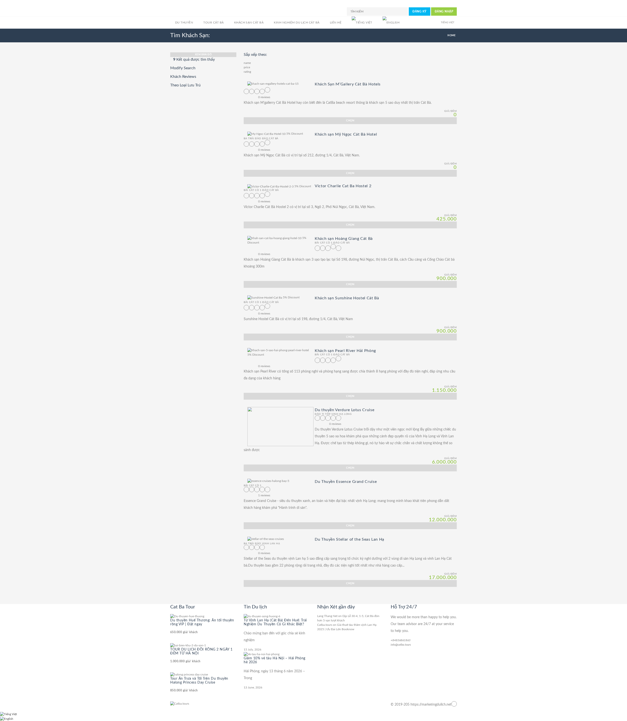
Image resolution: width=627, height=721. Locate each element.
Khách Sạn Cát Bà (249, 22)
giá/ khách (184, 632)
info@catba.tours (401, 644)
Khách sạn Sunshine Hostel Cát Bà (347, 298)
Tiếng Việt (447, 22)
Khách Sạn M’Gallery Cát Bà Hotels (348, 84)
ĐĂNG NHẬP (444, 11)
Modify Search (182, 68)
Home (451, 35)
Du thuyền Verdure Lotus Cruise (344, 410)
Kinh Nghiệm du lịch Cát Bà (296, 22)
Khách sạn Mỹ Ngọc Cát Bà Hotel (346, 134)
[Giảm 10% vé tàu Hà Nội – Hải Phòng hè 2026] (261, 653)
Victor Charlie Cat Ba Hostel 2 (343, 186)
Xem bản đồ (203, 54)
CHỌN (350, 120)
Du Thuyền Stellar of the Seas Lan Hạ (349, 539)
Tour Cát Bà (213, 22)
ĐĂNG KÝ (419, 11)
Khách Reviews (183, 77)
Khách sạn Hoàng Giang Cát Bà (344, 239)
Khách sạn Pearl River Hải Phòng (345, 350)
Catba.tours (324, 624)
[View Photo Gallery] (273, 83)
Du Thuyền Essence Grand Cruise (346, 481)
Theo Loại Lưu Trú (185, 85)
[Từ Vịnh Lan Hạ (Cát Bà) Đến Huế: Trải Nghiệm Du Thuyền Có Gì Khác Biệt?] (262, 616)
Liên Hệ (335, 22)
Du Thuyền (184, 22)
